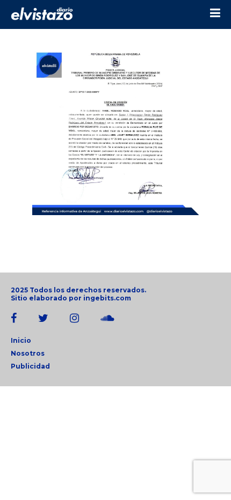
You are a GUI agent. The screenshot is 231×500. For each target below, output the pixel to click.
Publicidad (30, 366)
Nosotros (28, 353)
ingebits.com (107, 298)
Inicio (21, 340)
